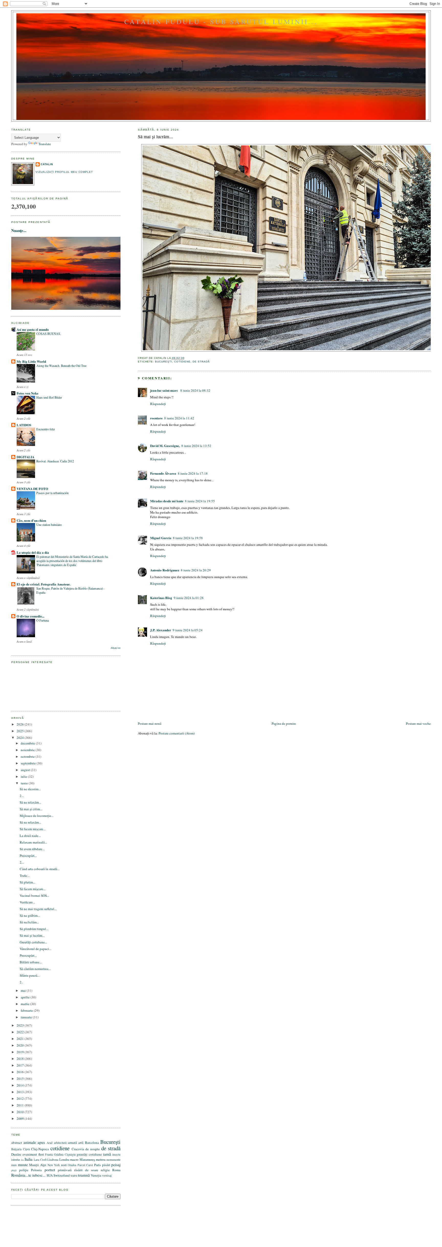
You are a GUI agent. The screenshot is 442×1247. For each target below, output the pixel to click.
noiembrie (28, 750)
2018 (21, 1058)
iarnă (107, 1154)
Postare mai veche (418, 723)
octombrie (28, 756)
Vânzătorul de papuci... (35, 948)
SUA (50, 1175)
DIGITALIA (25, 456)
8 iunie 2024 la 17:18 (193, 473)
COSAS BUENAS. (48, 334)
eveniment (30, 1154)
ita (22, 1159)
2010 (21, 1112)
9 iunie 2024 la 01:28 (189, 597)
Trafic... (25, 875)
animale (30, 1142)
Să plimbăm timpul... (34, 928)
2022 (21, 1032)
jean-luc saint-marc (164, 390)
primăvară (65, 1170)
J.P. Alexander (160, 629)
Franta (49, 1154)
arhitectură (60, 1143)
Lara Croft (40, 1159)
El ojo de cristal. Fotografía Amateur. (43, 584)
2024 (21, 737)
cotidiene (182, 361)
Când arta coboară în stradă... (40, 869)
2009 (21, 1118)
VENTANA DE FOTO (32, 488)
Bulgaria (16, 1149)
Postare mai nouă (149, 723)
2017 (21, 1065)
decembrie (28, 743)
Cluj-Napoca (40, 1149)
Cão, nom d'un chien (31, 520)
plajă (14, 1170)
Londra (64, 1159)
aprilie (25, 997)
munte (23, 1164)
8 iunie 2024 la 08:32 (195, 390)
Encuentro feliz (45, 429)
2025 (21, 731)
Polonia (36, 1170)
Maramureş (87, 1159)
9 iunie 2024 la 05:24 (188, 630)
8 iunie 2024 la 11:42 (179, 418)
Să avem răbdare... (32, 849)
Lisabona (52, 1159)
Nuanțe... (18, 230)
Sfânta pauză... (30, 975)
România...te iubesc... (28, 1175)
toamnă (84, 1175)
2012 (21, 1098)
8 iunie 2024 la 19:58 (188, 538)
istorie (15, 1159)
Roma (116, 1170)
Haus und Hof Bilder (49, 397)
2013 (21, 1092)
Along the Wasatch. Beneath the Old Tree (61, 366)
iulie (24, 776)
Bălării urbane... (31, 962)
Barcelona (92, 1142)
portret (50, 1169)
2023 (21, 1025)
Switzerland (61, 1175)
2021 (21, 1038)
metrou (101, 1159)
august (26, 770)
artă (80, 1142)
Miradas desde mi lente (166, 500)
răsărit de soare (86, 1170)
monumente (113, 1159)
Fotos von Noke (27, 393)
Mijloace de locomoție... (36, 815)
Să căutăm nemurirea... (35, 968)
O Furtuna (42, 620)
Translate (44, 144)
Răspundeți (158, 403)
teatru (74, 1175)
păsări (106, 1165)
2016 (21, 1072)
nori (64, 1165)
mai (24, 990)
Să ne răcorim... (30, 789)
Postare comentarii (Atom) (177, 733)
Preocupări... (28, 855)
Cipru (26, 1149)
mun (14, 1165)
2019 (21, 1052)
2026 (21, 724)
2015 (21, 1078)
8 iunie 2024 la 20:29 (196, 570)
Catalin (47, 164)
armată (72, 1142)
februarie (27, 1010)
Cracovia (78, 1149)
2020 (21, 1045)
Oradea (72, 1165)
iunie (25, 783)
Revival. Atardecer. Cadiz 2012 (55, 461)
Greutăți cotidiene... (33, 942)
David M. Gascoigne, (165, 445)
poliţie (23, 1170)
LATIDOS (24, 424)
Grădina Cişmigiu (65, 1154)
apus (41, 1142)
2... (22, 795)
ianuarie (27, 1017)
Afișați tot (115, 647)
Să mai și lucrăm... (155, 136)
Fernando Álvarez (163, 473)
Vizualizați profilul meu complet (64, 171)
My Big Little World (31, 361)
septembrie (29, 763)
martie (25, 1003)
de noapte (92, 1149)
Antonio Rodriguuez (164, 570)
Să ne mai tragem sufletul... (38, 909)
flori (41, 1154)
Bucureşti (163, 361)
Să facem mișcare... (33, 829)
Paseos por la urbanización (52, 493)
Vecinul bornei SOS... (34, 895)
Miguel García (160, 537)
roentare (156, 417)
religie (105, 1170)
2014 (21, 1085)
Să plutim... (27, 882)
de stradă (201, 361)
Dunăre (16, 1154)
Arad (49, 1143)
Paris (97, 1165)
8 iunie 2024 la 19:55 (200, 501)
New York (54, 1165)
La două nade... (30, 835)
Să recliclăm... (29, 922)
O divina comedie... (30, 616)
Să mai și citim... (31, 809)
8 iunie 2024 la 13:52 (196, 445)
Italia (28, 1159)
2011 (21, 1105)
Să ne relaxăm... (30, 802)
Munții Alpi (37, 1165)
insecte (116, 1154)
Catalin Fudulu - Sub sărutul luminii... (221, 21)
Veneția (96, 1175)
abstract (16, 1142)
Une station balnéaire (49, 525)
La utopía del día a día (33, 552)
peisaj (115, 1164)
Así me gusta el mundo (33, 329)
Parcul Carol (85, 1165)
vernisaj (107, 1175)
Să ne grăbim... (30, 915)
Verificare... (27, 902)
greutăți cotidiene (89, 1154)
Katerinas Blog (161, 597)
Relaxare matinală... (33, 842)
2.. (21, 982)
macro (74, 1159)
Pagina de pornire (284, 723)
